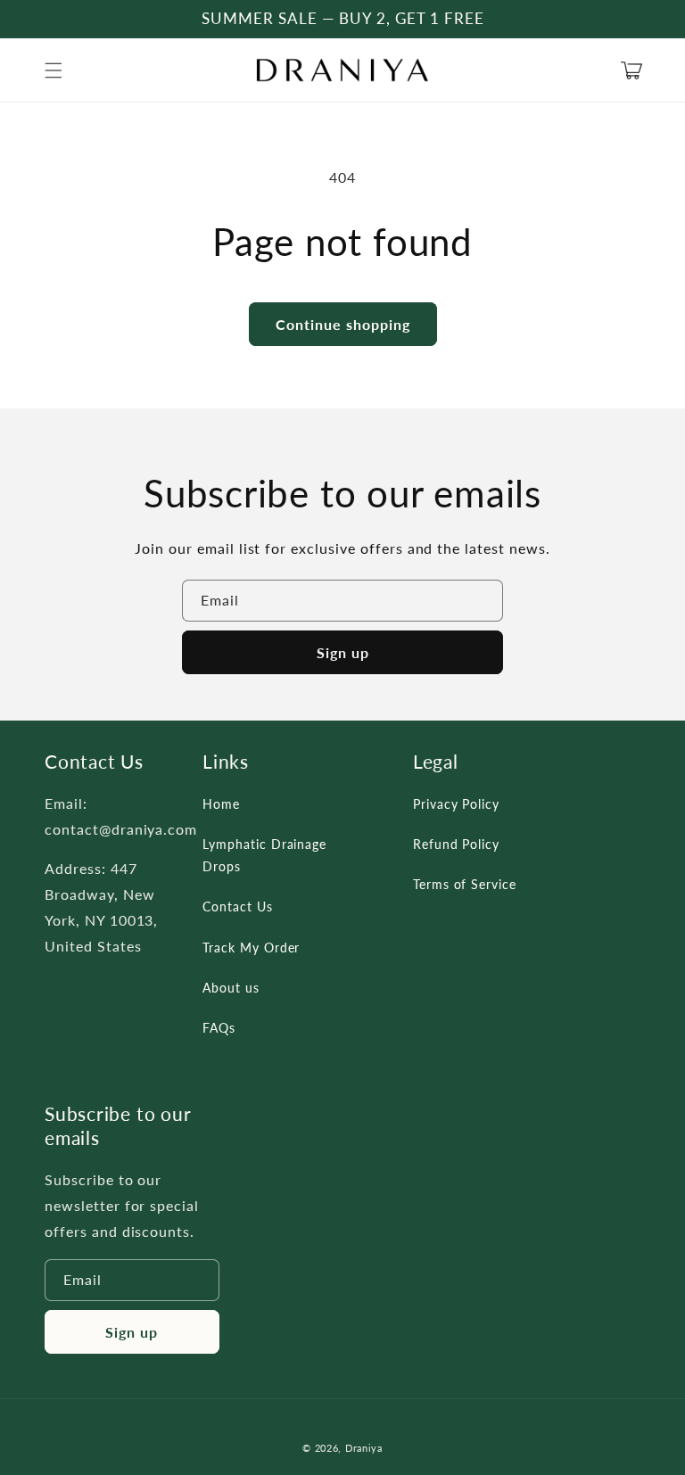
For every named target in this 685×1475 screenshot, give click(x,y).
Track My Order (251, 947)
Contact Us (237, 906)
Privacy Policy (456, 804)
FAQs (218, 1027)
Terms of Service (464, 884)
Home (221, 804)
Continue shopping (343, 324)
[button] (53, 70)
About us (231, 987)
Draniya (364, 1448)
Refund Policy (456, 844)
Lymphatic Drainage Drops (264, 855)
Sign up (343, 652)
